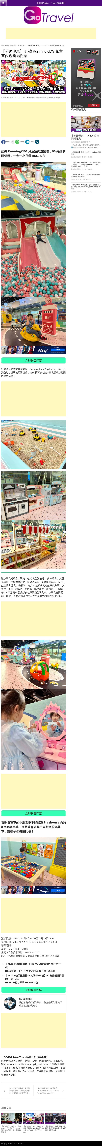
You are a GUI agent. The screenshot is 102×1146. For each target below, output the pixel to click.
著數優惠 (50, 97)
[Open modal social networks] (37, 142)
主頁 (2, 45)
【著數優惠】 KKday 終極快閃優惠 (85, 137)
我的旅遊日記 (8, 97)
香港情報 (57, 97)
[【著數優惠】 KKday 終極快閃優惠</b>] (86, 124)
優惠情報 (21, 45)
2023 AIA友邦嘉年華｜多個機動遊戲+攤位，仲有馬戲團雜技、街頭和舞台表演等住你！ (19, 1090)
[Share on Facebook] (5, 142)
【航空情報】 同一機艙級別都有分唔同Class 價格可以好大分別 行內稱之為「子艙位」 (33, 1129)
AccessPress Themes (15, 1144)
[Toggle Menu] (3, 3)
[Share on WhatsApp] (19, 142)
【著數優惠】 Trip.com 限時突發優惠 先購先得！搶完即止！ (85, 175)
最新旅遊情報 (11, 45)
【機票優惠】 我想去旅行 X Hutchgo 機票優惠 (86, 153)
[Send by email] (29, 142)
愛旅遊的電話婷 (76, 157)
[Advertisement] (51, 33)
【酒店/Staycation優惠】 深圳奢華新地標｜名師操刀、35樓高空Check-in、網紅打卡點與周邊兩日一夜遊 (86, 164)
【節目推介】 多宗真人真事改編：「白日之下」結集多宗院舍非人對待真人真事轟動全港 (11, 1129)
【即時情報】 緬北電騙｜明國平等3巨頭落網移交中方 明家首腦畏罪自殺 (55, 1128)
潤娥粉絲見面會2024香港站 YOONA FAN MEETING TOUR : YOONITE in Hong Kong (48, 1090)
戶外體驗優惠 (78, 109)
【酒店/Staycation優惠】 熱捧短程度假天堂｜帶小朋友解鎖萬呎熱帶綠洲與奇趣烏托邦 (86, 187)
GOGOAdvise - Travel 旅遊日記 (51, 3)
